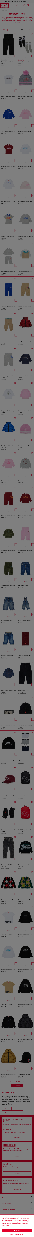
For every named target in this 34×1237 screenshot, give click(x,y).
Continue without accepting (17, 1234)
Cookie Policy (5, 1225)
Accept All (17, 1230)
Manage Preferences (7, 1223)
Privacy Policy (22, 1223)
